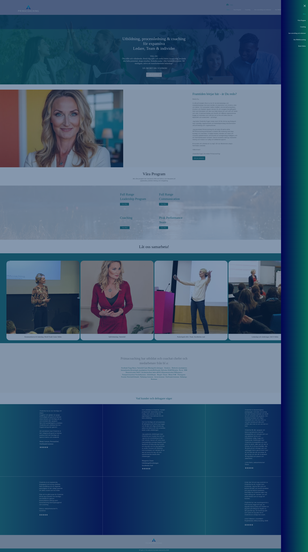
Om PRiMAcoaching (299, 39)
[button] (305, 6)
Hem (304, 14)
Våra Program (302, 20)
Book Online (302, 46)
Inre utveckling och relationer (297, 33)
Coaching (303, 27)
